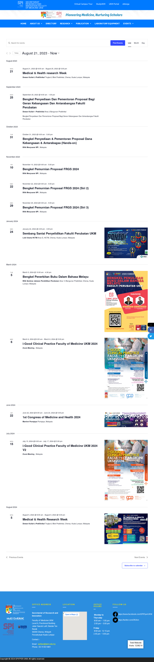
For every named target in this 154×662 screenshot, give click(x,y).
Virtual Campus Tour (83, 4)
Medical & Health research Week (45, 73)
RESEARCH (65, 23)
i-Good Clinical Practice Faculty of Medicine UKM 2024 (60, 344)
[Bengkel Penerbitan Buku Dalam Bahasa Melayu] (126, 301)
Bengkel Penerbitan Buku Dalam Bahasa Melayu (56, 277)
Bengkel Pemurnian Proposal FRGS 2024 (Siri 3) (56, 207)
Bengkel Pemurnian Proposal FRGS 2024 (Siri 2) (56, 188)
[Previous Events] (7, 53)
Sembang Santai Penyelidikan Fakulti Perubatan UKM (59, 233)
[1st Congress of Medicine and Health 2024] (126, 419)
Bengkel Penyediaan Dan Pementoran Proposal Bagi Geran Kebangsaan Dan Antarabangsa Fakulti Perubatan (59, 103)
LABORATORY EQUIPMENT (107, 23)
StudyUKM (100, 4)
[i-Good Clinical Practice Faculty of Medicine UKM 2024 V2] (126, 470)
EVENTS (127, 23)
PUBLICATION (82, 23)
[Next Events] (10, 53)
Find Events (118, 43)
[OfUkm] (151, 336)
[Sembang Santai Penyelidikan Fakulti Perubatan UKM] (126, 243)
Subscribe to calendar (134, 565)
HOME (23, 23)
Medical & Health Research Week (45, 519)
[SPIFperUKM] (151, 330)
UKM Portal (114, 4)
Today (16, 53)
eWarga (126, 4)
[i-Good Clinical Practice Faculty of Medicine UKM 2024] (126, 368)
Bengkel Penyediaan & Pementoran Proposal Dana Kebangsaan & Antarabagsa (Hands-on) (57, 141)
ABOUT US (35, 23)
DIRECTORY (51, 23)
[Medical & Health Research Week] (126, 528)
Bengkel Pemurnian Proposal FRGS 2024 (51, 169)
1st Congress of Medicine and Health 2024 (51, 417)
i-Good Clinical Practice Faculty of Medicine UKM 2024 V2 (60, 448)
